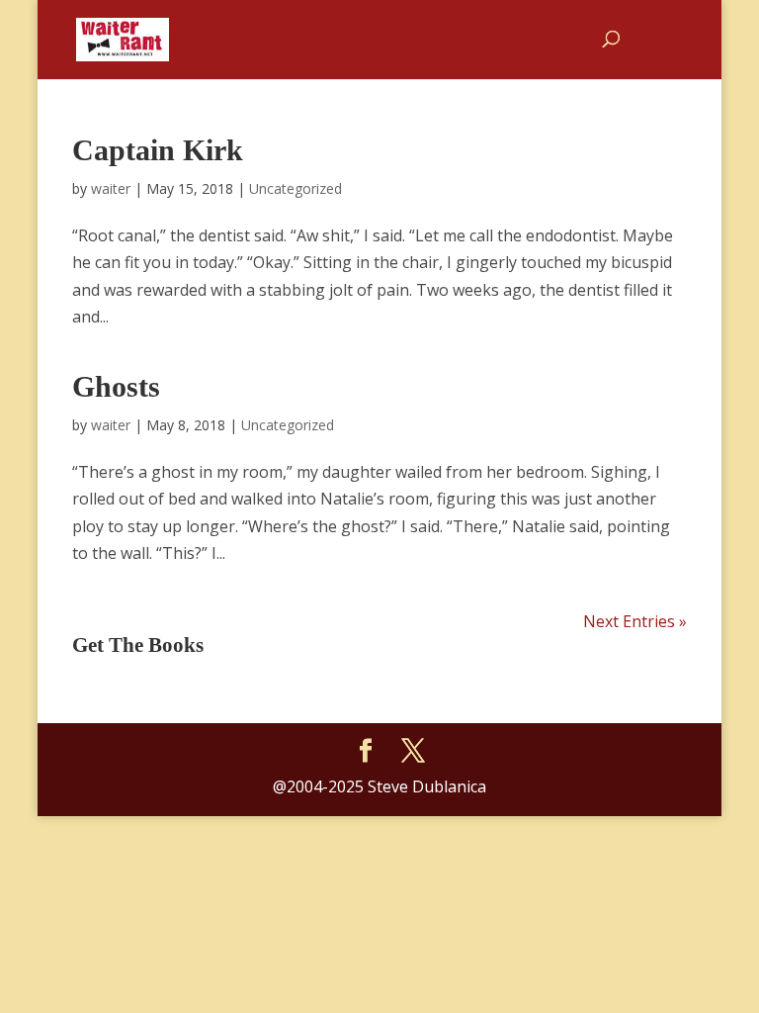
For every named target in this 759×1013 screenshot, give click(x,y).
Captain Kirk (157, 150)
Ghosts (116, 386)
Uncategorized (295, 188)
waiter (110, 188)
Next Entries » (635, 621)
